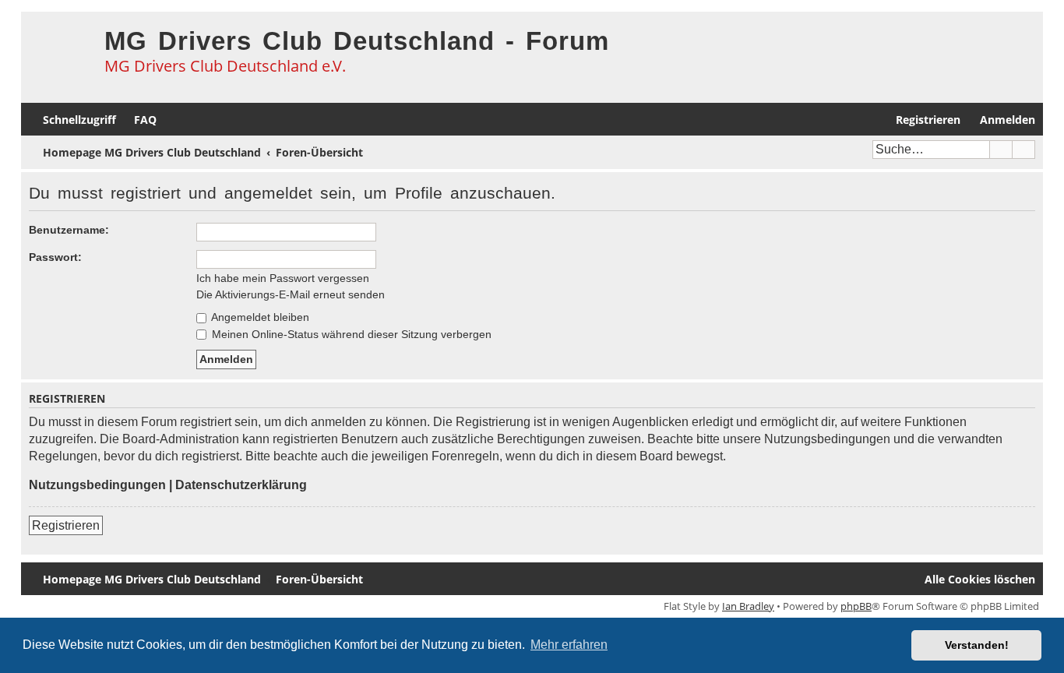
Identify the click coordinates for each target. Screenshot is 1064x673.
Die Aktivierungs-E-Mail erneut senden (290, 294)
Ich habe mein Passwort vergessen (282, 278)
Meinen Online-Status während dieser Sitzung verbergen (350, 334)
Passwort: (55, 257)
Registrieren (66, 525)
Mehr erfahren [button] (569, 644)
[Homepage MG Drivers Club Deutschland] (59, 51)
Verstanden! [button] (977, 645)
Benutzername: (69, 230)
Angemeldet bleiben (259, 317)
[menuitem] (138, 119)
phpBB (856, 606)
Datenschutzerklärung (241, 485)
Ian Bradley (748, 606)
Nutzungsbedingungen (97, 485)
